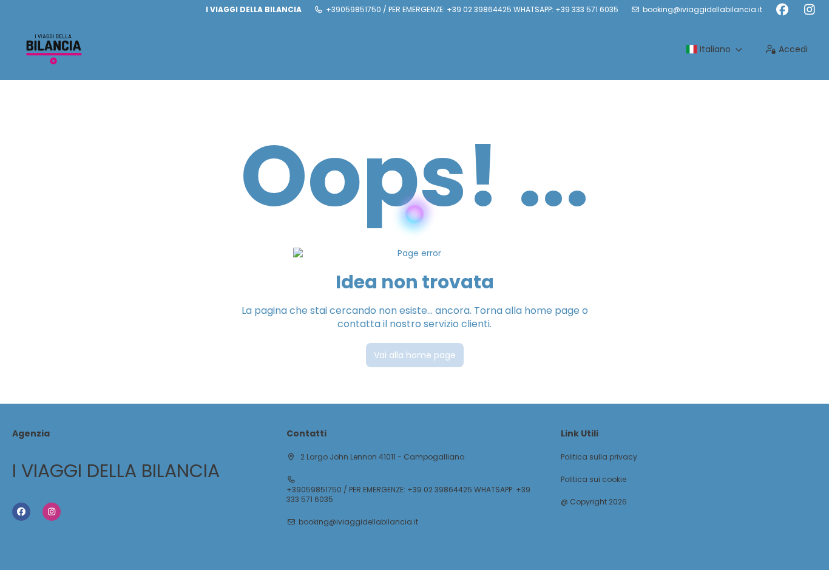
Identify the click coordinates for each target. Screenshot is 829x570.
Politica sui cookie (593, 479)
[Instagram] (809, 9)
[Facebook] (782, 9)
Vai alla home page (415, 355)
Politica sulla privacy (599, 457)
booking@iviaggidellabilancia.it (702, 10)
